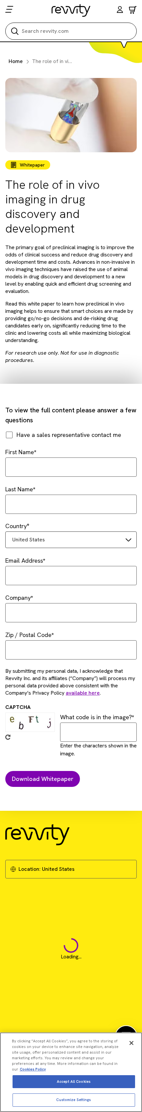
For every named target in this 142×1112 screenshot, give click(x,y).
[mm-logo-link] (71, 10)
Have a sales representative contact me (69, 435)
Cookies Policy (33, 1069)
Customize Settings (73, 1099)
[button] (120, 10)
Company (18, 597)
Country (16, 526)
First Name (19, 452)
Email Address (24, 560)
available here (83, 692)
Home (16, 61)
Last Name (19, 489)
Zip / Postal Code (28, 635)
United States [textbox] (28, 539)
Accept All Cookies (73, 1081)
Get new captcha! (8, 737)
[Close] (131, 1043)
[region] (71, 1072)
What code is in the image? (96, 717)
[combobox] (71, 539)
